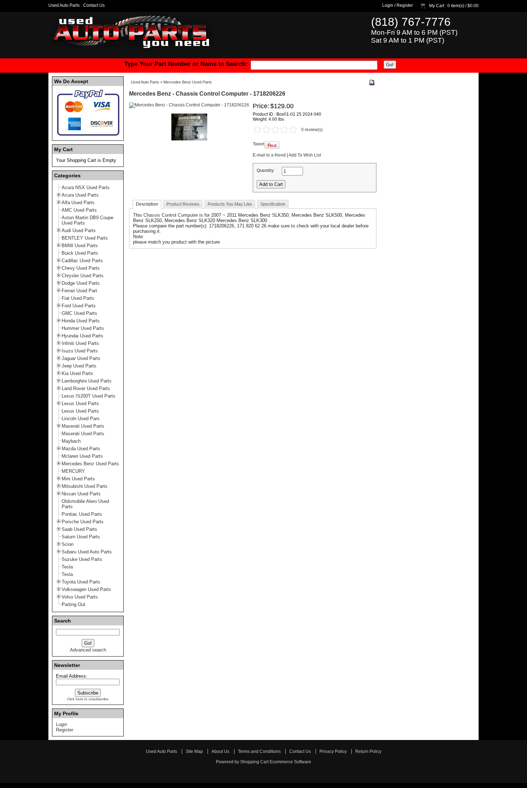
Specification (272, 204)
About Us (220, 751)
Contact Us (94, 5)
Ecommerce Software (290, 761)
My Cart (436, 5)
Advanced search (88, 650)
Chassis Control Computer (170, 215)
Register (405, 5)
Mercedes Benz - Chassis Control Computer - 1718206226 (207, 94)
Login (387, 5)
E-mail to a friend (269, 155)
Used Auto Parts (64, 5)
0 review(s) (312, 129)
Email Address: (71, 676)
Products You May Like (230, 204)
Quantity (265, 170)
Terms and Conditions (259, 751)
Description (147, 204)
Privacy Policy (333, 751)
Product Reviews (182, 204)
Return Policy (368, 751)
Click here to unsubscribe (88, 699)
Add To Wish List (305, 155)
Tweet (258, 143)
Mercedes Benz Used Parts (187, 82)
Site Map (194, 751)
